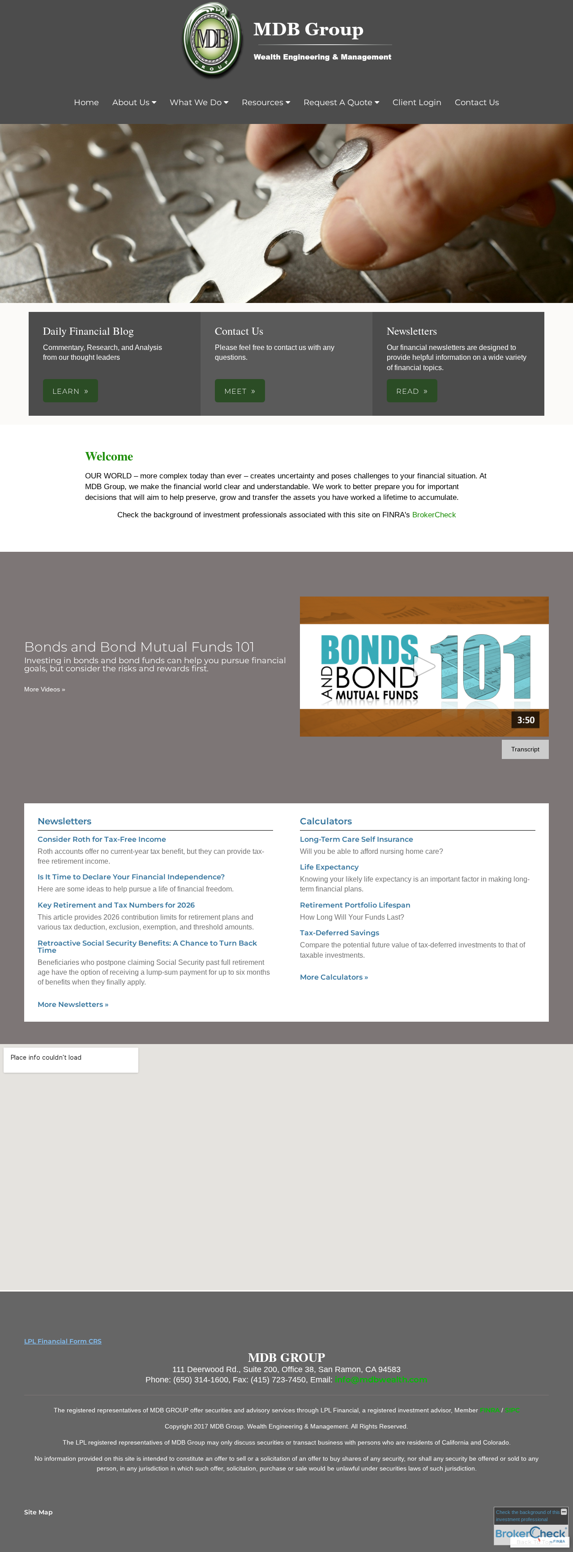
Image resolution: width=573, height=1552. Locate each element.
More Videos (44, 689)
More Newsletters (73, 1004)
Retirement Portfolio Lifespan (355, 905)
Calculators (326, 821)
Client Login (417, 102)
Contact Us (477, 102)
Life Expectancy (329, 867)
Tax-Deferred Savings (339, 933)
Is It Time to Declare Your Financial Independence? (131, 877)
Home (86, 102)
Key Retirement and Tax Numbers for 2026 (116, 905)
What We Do (196, 102)
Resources (262, 102)
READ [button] (407, 391)
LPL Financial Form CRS (63, 1341)
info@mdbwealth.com (381, 1380)
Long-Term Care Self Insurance (356, 839)
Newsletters (64, 821)
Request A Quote (338, 102)
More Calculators (334, 977)
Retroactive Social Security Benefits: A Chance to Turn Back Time (147, 947)
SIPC (512, 1410)
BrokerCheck (434, 515)
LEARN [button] (66, 391)
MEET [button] (235, 391)
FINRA (490, 1410)
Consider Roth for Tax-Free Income (102, 839)
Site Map (38, 1512)
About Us (131, 102)
